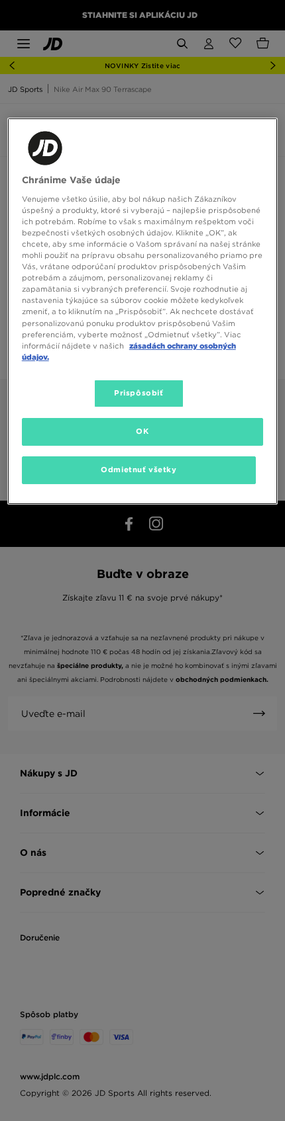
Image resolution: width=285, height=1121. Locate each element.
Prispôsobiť (138, 392)
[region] (142, 311)
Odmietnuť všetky (138, 469)
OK (142, 431)
